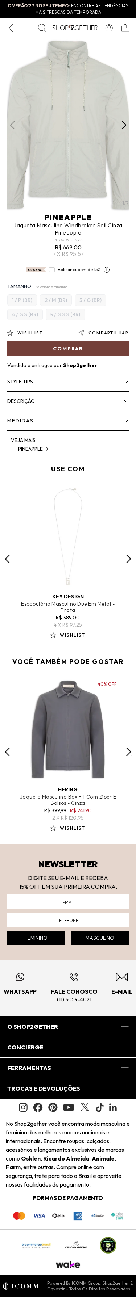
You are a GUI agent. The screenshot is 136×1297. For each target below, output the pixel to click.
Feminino (36, 938)
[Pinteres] (53, 1107)
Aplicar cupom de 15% (79, 269)
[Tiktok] (100, 1107)
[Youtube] (68, 1107)
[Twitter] (84, 1107)
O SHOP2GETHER (32, 1026)
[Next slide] (128, 559)
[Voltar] (10, 27)
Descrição (21, 401)
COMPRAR (68, 348)
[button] (124, 125)
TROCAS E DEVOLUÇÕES (43, 1088)
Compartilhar (108, 333)
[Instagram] (23, 1107)
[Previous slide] (7, 559)
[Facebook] (38, 1107)
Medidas (20, 420)
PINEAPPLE (68, 217)
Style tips (20, 381)
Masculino (100, 938)
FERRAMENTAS (29, 1067)
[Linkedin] (113, 1107)
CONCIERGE (25, 1047)
